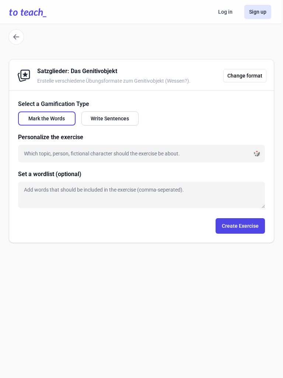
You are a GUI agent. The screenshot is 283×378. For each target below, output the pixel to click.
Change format (244, 76)
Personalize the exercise (50, 137)
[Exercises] (16, 37)
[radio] (47, 118)
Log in (225, 12)
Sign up (257, 12)
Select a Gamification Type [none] (53, 103)
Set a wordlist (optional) (49, 174)
